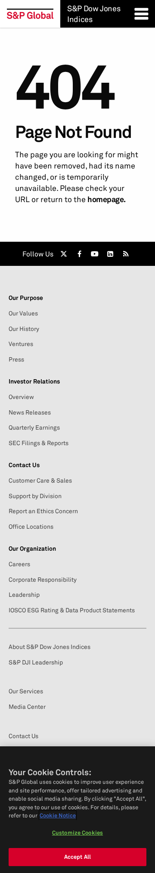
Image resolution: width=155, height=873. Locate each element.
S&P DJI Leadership (36, 662)
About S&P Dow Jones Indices (49, 646)
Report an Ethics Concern (43, 511)
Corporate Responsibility (43, 579)
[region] (77, 809)
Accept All (77, 856)
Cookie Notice (58, 815)
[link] (64, 254)
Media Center (27, 706)
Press (16, 359)
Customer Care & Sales (40, 480)
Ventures (21, 343)
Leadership (24, 594)
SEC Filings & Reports (38, 443)
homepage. (106, 199)
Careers (19, 564)
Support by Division (35, 496)
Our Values (23, 313)
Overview (21, 396)
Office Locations (31, 526)
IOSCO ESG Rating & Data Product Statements (72, 610)
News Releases (30, 412)
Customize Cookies (77, 832)
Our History (24, 328)
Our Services (26, 691)
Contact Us (23, 736)
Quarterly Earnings (34, 427)
